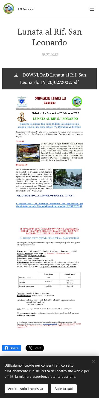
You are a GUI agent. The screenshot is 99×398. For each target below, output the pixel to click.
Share (14, 348)
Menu (92, 8)
